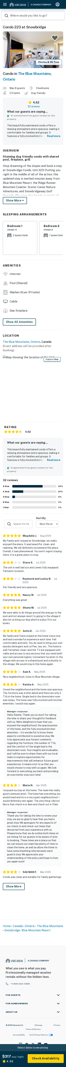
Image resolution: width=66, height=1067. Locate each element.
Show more (14, 200)
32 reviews (34, 106)
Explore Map (52, 359)
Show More (13, 886)
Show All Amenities (19, 322)
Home (7, 926)
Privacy (57, 1025)
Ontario (9, 79)
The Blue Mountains (34, 73)
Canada (18, 926)
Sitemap (38, 1025)
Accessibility (19, 1035)
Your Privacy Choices (38, 1035)
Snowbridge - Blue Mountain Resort (27, 930)
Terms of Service (33, 1029)
